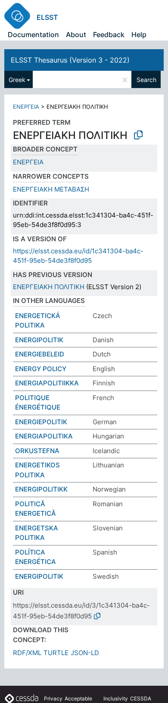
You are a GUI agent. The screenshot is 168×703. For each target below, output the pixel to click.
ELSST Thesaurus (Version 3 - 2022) (70, 60)
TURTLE (56, 653)
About (76, 34)
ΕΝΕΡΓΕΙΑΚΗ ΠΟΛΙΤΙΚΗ (48, 287)
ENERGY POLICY (40, 369)
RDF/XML (27, 653)
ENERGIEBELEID (39, 354)
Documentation (33, 34)
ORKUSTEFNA (37, 451)
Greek (17, 79)
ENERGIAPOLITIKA (44, 436)
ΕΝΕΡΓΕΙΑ (26, 106)
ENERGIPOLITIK (39, 340)
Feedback (108, 34)
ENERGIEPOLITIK (41, 422)
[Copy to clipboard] (138, 135)
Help (138, 34)
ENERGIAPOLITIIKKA (47, 383)
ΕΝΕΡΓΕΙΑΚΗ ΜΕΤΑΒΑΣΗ (51, 189)
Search (146, 79)
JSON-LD (85, 653)
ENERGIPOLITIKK (41, 489)
